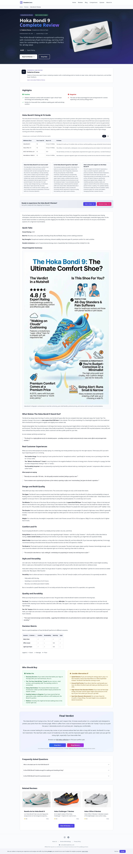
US (104, 136)
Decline (116, 851)
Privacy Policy (77, 841)
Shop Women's (75, 745)
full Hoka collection (62, 740)
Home (74, 2)
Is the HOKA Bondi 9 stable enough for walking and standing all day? (43, 770)
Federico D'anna (26, 30)
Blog (86, 2)
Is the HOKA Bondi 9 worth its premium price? (37, 776)
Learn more (85, 851)
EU (108, 136)
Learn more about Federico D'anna (36, 80)
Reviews (80, 2)
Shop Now (44, 57)
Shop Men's (57, 745)
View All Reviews (65, 826)
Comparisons (93, 2)
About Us (109, 2)
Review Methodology (65, 841)
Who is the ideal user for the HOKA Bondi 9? (36, 764)
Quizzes (102, 2)
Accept (122, 851)
